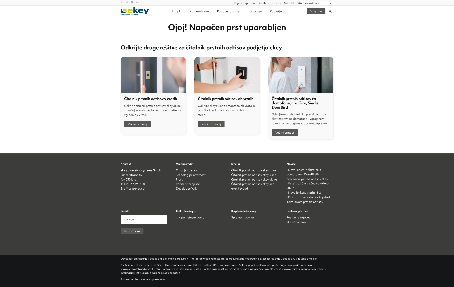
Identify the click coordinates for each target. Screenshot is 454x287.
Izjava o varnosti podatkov (136, 269)
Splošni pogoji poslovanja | (254, 265)
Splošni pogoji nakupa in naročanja (291, 265)
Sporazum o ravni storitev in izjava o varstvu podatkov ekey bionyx (287, 269)
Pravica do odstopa (225, 265)
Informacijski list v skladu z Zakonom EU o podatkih (150, 272)
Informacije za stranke (179, 265)
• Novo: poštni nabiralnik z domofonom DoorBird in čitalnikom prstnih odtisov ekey (307, 174)
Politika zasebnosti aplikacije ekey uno (225, 269)
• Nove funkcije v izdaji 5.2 (304, 193)
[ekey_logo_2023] (135, 8)
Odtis (156, 269)
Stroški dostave (203, 265)
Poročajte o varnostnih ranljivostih (181, 269)
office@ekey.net (134, 188)
